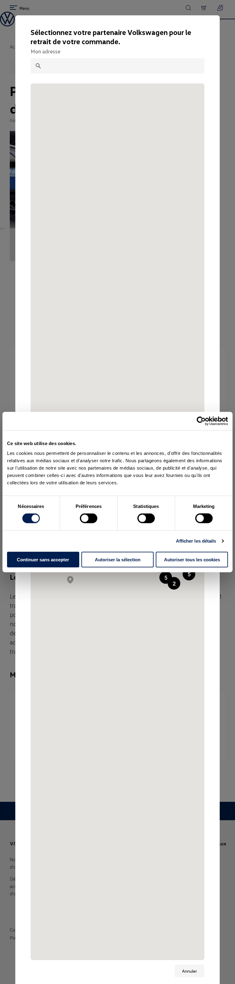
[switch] (88, 518)
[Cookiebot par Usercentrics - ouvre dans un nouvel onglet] (201, 421)
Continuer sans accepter (43, 559)
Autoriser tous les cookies (192, 559)
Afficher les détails (196, 541)
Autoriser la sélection (117, 559)
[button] (189, 574)
